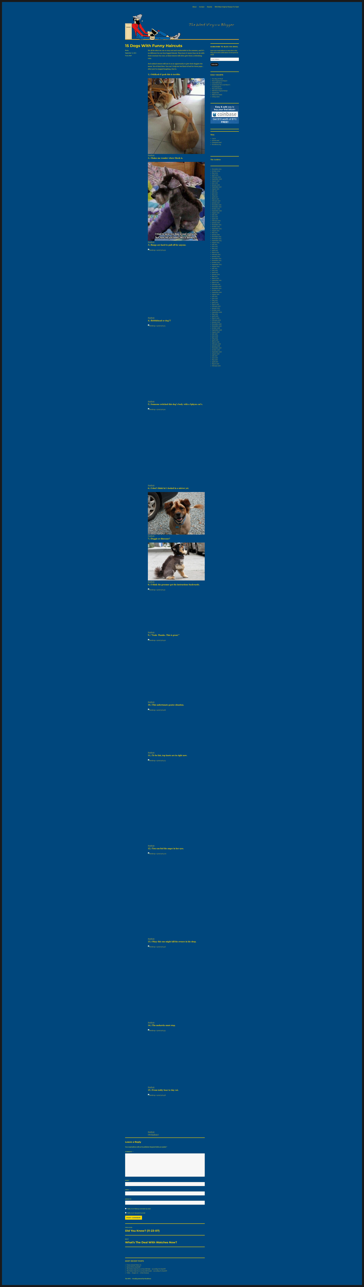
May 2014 (215, 248)
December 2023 (216, 169)
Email (128, 1190)
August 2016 (215, 213)
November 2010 (216, 288)
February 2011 (216, 284)
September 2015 (217, 229)
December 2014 (216, 236)
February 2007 (216, 366)
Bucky (127, 50)
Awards (209, 7)
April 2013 (215, 272)
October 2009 (216, 310)
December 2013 (216, 258)
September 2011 (216, 280)
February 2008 (216, 344)
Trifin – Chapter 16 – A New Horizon (138, 1273)
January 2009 (216, 322)
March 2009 (215, 318)
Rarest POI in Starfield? (133, 1267)
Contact (201, 7)
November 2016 (216, 207)
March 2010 (215, 304)
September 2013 (217, 264)
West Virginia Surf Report (219, 81)
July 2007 (215, 356)
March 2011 (215, 282)
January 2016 (216, 223)
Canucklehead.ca (217, 83)
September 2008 (217, 330)
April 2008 (215, 340)
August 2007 (216, 354)
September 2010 (217, 292)
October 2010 (216, 290)
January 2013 (216, 274)
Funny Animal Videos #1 (134, 1265)
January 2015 (216, 235)
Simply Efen (215, 93)
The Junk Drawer (217, 89)
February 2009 (216, 320)
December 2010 (216, 286)
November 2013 (216, 260)
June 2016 (215, 217)
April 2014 (215, 250)
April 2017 (215, 197)
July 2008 (215, 334)
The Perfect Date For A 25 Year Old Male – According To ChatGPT (146, 1269)
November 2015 (216, 225)
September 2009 (217, 312)
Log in (214, 138)
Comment (129, 1152)
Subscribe (214, 64)
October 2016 (216, 209)
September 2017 (217, 187)
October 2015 (216, 227)
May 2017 (215, 195)
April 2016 (215, 219)
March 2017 (215, 199)
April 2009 (215, 316)
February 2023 (216, 177)
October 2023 (216, 171)
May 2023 (215, 173)
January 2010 (216, 308)
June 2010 (215, 298)
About (194, 7)
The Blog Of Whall (217, 79)
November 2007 (217, 348)
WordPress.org (216, 144)
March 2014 (215, 252)
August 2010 (215, 294)
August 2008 (216, 332)
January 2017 (216, 203)
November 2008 (217, 326)
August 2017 (215, 189)
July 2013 (214, 268)
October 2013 (216, 262)
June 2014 (215, 246)
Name (127, 1180)
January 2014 (216, 256)
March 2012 (215, 278)
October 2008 (216, 328)
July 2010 (214, 296)
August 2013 (215, 266)
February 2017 (216, 201)
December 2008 (216, 324)
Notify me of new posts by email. (136, 1213)
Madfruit (151, 155)
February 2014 (216, 254)
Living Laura (215, 97)
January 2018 (216, 185)
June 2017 (215, 193)
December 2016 (216, 205)
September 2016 (217, 211)
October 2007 (216, 350)
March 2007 (215, 364)
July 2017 (214, 191)
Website (128, 1199)
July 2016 (214, 215)
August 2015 (215, 231)
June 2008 (215, 336)
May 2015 (215, 233)
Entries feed (215, 140)
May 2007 (215, 360)
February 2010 (216, 306)
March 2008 (215, 342)
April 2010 (215, 302)
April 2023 (215, 175)
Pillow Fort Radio (217, 95)
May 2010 (215, 300)
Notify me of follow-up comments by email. (139, 1209)
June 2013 (215, 270)
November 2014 (216, 238)
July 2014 (214, 244)
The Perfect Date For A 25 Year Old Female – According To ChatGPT (147, 1271)
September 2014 (217, 240)
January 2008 (216, 346)
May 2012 (215, 276)
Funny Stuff (128, 55)
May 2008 (215, 338)
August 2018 (215, 181)
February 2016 (216, 221)
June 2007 (215, 358)
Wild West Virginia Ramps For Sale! (227, 7)
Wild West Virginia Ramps (220, 91)
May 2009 (215, 314)
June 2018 (215, 183)
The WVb (128, 1279)
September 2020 (217, 179)
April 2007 (215, 362)
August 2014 (215, 242)
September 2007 (217, 352)
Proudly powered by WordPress (141, 1279)
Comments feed (216, 142)
